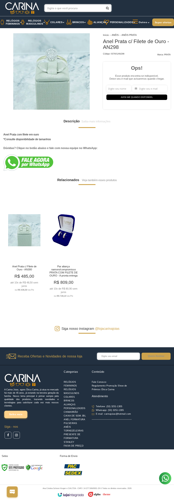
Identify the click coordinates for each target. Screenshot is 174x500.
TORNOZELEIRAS (74, 430)
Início (106, 35)
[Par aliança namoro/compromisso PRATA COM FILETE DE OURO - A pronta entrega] (63, 248)
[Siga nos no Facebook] (8, 435)
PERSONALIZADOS (74, 408)
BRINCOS (69, 400)
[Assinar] (156, 356)
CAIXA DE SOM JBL (75, 415)
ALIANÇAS (69, 404)
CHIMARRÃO (71, 412)
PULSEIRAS (70, 423)
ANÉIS (115, 35)
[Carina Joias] (22, 8)
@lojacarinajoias (107, 328)
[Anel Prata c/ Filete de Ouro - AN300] (24, 245)
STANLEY (69, 442)
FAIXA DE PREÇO (73, 446)
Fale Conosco (99, 382)
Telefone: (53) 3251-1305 (108, 406)
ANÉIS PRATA (129, 35)
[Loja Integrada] (70, 495)
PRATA (167, 54)
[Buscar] (107, 8)
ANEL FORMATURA (74, 419)
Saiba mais (16, 414)
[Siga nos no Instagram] (16, 435)
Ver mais (24, 287)
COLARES (69, 397)
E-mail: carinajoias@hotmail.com (113, 414)
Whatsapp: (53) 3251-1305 (109, 410)
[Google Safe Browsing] (34, 467)
